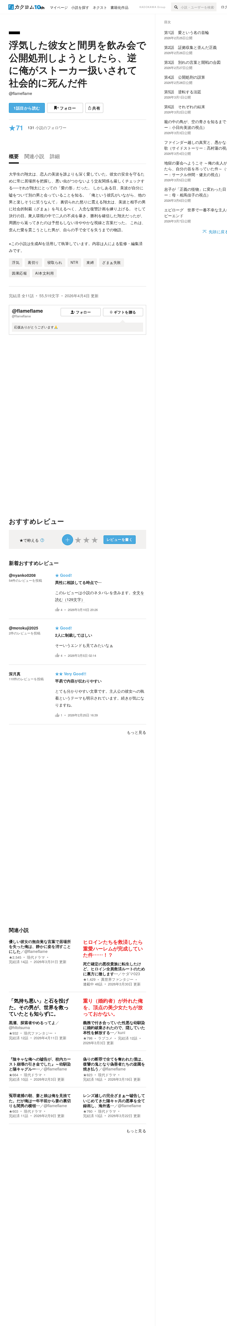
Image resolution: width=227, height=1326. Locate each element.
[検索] (176, 6)
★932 (13, 1033)
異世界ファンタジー (117, 979)
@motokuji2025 (23, 628)
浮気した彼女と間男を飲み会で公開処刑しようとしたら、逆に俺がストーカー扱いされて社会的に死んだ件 (77, 63)
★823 (87, 1075)
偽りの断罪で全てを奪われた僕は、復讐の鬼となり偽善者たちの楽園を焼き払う (114, 1064)
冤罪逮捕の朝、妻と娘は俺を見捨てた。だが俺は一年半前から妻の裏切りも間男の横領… (40, 1100)
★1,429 (89, 979)
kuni (121, 1032)
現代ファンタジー (38, 1033)
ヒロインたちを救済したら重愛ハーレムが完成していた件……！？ (113, 948)
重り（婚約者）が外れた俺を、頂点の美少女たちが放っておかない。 (113, 1007)
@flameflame (20, 93)
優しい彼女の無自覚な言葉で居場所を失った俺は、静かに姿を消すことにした (40, 946)
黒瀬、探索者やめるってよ (32, 1022)
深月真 (14, 673)
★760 (87, 1111)
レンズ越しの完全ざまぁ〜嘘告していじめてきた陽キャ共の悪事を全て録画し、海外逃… (114, 1100)
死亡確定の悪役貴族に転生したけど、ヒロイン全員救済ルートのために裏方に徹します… (114, 968)
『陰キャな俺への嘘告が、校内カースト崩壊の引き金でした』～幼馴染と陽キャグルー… (40, 1064)
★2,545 (15, 957)
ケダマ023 (131, 973)
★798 (87, 1038)
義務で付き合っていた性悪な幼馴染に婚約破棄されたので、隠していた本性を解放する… (114, 1027)
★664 (13, 1075)
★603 (13, 1111)
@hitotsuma (19, 1027)
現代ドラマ (36, 957)
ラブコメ (105, 1038)
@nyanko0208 (22, 575)
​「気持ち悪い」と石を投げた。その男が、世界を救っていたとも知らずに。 (39, 1007)
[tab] (15, 158)
